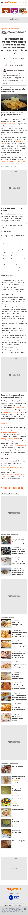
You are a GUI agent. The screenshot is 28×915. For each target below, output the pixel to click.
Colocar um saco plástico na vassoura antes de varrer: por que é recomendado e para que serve (19, 541)
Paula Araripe (13, 70)
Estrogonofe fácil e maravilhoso (18, 777)
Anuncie (15, 905)
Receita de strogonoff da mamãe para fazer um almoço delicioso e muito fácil (19, 624)
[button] (25, 12)
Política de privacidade (17, 904)
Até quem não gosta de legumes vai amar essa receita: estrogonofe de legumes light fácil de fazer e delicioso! (19, 666)
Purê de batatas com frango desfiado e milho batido (19, 789)
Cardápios (16, 28)
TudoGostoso (4, 28)
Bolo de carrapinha (18, 841)
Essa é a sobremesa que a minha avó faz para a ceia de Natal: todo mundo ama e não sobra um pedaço (19, 697)
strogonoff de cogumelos (10, 432)
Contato (20, 905)
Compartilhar (15, 62)
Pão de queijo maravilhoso (16, 831)
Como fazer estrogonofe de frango (17, 718)
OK (25, 908)
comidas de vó (7, 461)
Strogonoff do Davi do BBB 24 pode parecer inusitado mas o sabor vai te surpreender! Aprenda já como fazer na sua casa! (18, 655)
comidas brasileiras (8, 124)
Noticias (11, 28)
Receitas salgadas (6, 30)
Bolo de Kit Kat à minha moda (17, 800)
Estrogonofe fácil (18, 809)
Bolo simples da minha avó (17, 767)
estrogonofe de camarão (11, 412)
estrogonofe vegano (19, 445)
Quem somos (7, 904)
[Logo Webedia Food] (14, 897)
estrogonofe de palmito (9, 439)
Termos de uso (8, 905)
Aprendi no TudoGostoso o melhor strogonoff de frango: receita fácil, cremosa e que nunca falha (19, 708)
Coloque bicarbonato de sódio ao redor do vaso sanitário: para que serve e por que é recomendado (19, 562)
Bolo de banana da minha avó (18, 821)
